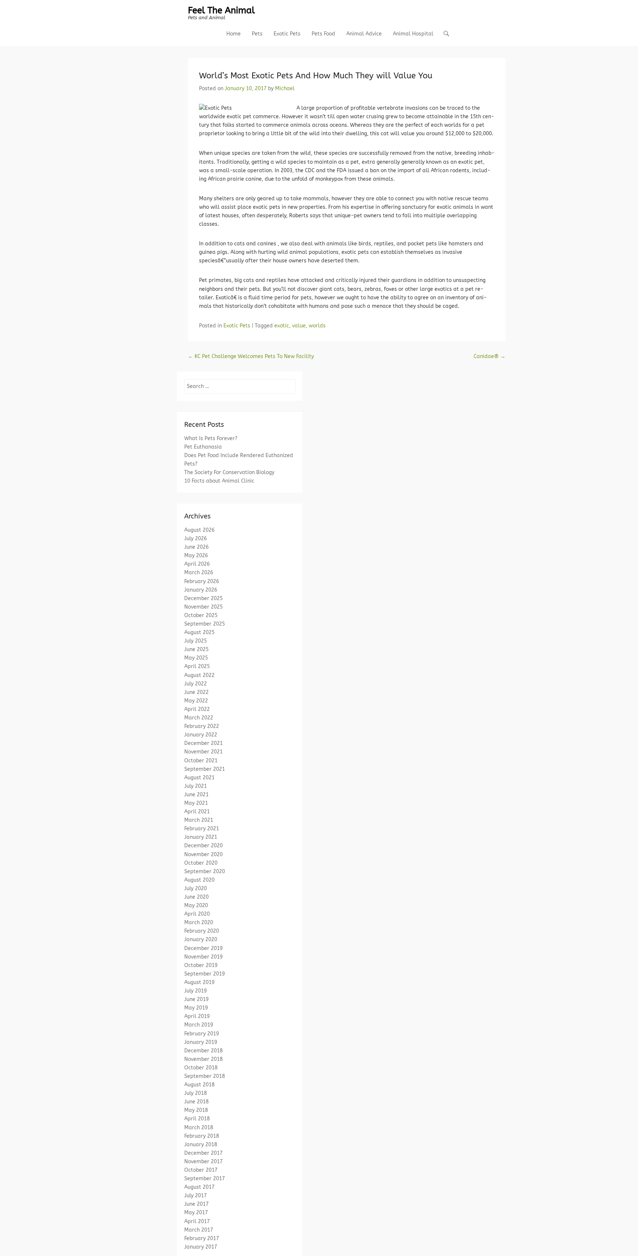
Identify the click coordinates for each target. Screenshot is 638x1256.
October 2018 (200, 1068)
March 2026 (198, 572)
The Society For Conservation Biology (229, 472)
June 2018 (196, 1102)
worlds (317, 326)
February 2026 (201, 581)
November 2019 (203, 957)
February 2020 (201, 931)
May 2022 (196, 701)
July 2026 (195, 538)
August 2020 (199, 880)
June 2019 (196, 999)
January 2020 (200, 939)
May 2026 (196, 555)
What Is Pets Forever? (210, 438)
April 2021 (197, 812)
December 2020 (203, 846)
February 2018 (201, 1136)
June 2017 (196, 1204)
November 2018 (203, 1059)
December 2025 (203, 598)
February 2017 (201, 1238)
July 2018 (195, 1093)
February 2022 (201, 726)
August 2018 (199, 1085)
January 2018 (200, 1144)
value (299, 326)
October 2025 (200, 615)
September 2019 (204, 974)
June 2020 (196, 897)
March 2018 (198, 1127)
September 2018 (204, 1076)
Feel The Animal (221, 10)
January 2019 (200, 1042)
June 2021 (196, 795)
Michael (285, 88)
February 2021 (201, 829)
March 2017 (198, 1230)
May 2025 (196, 658)
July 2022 (195, 684)
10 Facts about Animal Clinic (219, 481)
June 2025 (196, 649)
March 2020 (198, 922)
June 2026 (196, 547)
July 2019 (195, 991)
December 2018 (203, 1051)
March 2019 (198, 1025)
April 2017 (197, 1221)
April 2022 (197, 709)
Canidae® (489, 356)
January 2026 (200, 590)
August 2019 (199, 982)
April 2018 (197, 1119)
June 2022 (196, 692)
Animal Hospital (413, 34)
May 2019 (196, 1008)
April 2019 (197, 1016)
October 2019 (200, 965)
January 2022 (200, 735)
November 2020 (203, 854)
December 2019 (203, 948)
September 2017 (204, 1178)
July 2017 (195, 1195)
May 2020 (196, 905)
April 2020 (197, 914)
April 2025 (197, 666)
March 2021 (198, 820)
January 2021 (200, 837)
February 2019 (201, 1034)
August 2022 (199, 675)
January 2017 (200, 1247)
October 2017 (200, 1170)
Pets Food (323, 34)
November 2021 (203, 752)
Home (233, 34)
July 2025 (195, 641)
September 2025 (204, 624)
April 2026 (197, 564)
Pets (257, 34)
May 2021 (196, 803)
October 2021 (200, 761)
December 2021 (203, 743)
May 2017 (196, 1212)
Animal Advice (364, 34)
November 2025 (203, 607)
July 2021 (195, 786)
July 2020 (195, 888)
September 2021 (204, 769)
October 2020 (200, 863)
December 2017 (203, 1153)
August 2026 (199, 530)
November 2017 (203, 1161)
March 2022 (198, 718)
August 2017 (199, 1187)
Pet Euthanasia (203, 447)
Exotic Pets (287, 34)
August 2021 (199, 778)
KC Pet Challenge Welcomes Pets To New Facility (251, 356)
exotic (281, 326)
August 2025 (199, 632)
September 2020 (204, 871)
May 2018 (196, 1110)
